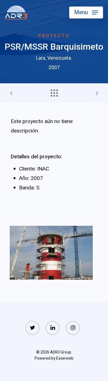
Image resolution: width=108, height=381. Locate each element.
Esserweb (64, 358)
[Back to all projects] (54, 91)
